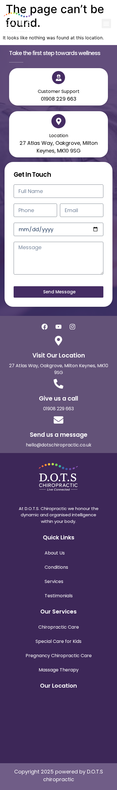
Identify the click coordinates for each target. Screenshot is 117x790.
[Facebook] (44, 326)
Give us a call (58, 398)
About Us (55, 553)
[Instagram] (72, 326)
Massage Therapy (59, 670)
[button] (106, 23)
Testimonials (59, 595)
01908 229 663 (58, 408)
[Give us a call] (58, 384)
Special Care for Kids (58, 641)
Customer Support (59, 91)
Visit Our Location (58, 355)
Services (54, 581)
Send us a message (58, 434)
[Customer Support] (58, 77)
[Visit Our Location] (58, 341)
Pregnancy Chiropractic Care (59, 655)
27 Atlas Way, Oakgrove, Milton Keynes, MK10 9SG (58, 369)
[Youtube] (58, 326)
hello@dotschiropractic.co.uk (58, 445)
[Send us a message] (58, 420)
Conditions (56, 567)
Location (58, 135)
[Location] (58, 121)
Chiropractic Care (58, 627)
